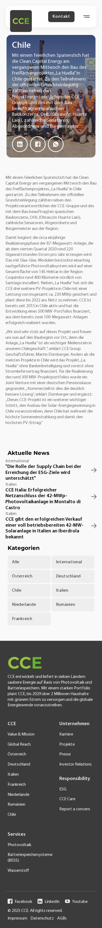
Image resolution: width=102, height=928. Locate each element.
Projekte (67, 744)
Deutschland (68, 576)
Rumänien (65, 605)
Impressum (17, 918)
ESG (62, 789)
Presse (65, 754)
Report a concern (74, 809)
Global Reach (19, 744)
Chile (16, 590)
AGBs (62, 918)
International (69, 562)
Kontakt (61, 16)
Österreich (22, 576)
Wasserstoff (18, 870)
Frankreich (22, 619)
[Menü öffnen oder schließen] (86, 16)
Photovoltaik (19, 845)
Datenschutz (42, 918)
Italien (62, 590)
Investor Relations (75, 764)
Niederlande (24, 605)
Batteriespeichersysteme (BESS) (26, 858)
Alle (15, 562)
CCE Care (67, 799)
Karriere (66, 734)
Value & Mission (21, 734)
